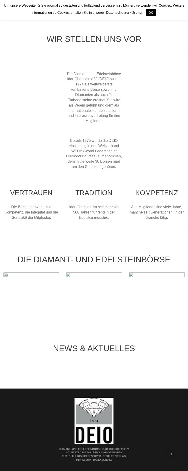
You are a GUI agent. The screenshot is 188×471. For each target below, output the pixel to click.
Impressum (83, 459)
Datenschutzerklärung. (124, 12)
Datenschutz (102, 459)
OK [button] (151, 12)
